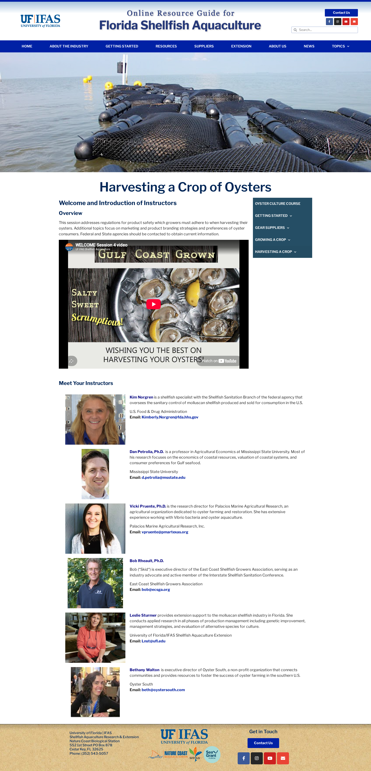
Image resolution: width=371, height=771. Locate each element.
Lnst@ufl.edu (153, 641)
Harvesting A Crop (273, 252)
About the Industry (69, 46)
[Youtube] (346, 21)
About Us (277, 46)
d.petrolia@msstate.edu (163, 477)
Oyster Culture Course (277, 204)
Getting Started (122, 46)
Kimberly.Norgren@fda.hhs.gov (170, 417)
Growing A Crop (270, 240)
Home (27, 46)
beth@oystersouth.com (163, 689)
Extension (241, 46)
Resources (166, 46)
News (309, 46)
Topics (338, 46)
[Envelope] (354, 21)
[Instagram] (337, 21)
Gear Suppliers (270, 228)
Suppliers (204, 46)
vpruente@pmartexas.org (165, 532)
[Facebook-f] (329, 21)
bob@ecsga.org (156, 589)
